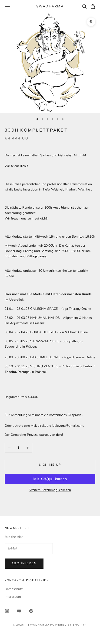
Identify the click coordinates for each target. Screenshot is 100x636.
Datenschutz (14, 589)
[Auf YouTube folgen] (19, 611)
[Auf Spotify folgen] (31, 611)
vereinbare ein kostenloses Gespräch (55, 415)
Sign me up (50, 465)
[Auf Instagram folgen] (7, 611)
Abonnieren (24, 563)
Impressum (13, 596)
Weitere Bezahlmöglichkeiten (50, 490)
